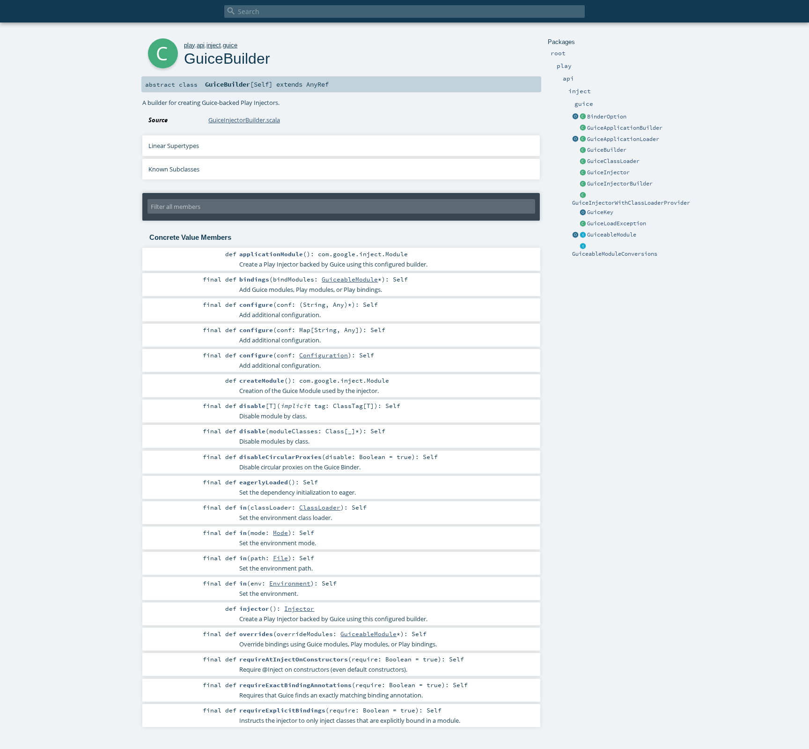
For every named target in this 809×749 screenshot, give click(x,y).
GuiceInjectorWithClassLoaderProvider (631, 203)
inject (213, 45)
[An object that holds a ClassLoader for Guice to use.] (583, 161)
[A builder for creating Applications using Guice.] (583, 128)
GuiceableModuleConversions (614, 254)
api (201, 45)
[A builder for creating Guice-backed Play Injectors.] (583, 150)
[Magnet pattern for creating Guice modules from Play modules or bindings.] (583, 235)
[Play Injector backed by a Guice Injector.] (583, 173)
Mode (280, 532)
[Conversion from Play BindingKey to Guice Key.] (583, 212)
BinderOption (606, 116)
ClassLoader (319, 507)
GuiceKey (600, 212)
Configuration (323, 355)
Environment (289, 583)
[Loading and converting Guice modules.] (575, 235)
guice (230, 45)
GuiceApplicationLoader (623, 139)
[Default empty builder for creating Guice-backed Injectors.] (583, 184)
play (189, 45)
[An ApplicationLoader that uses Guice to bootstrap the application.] (583, 139)
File (280, 558)
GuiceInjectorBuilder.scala (244, 120)
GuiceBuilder (606, 150)
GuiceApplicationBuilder (624, 128)
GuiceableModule (611, 234)
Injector (299, 608)
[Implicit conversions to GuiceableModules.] (583, 246)
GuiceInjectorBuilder (620, 183)
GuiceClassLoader (613, 161)
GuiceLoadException (616, 223)
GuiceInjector (608, 172)
